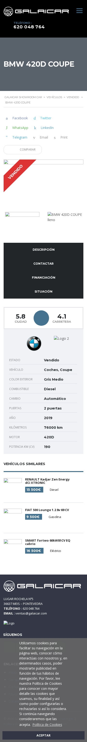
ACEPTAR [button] (43, 735)
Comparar (27, 149)
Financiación (43, 277)
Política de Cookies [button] (47, 724)
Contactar (43, 263)
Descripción (44, 249)
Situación (43, 291)
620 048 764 (29, 27)
